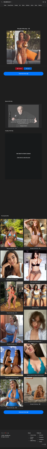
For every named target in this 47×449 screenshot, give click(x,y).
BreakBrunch (7, 435)
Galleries (27, 5)
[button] (43, 2)
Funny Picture (10, 5)
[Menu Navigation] (1, 2)
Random (40, 5)
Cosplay (16, 5)
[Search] (45, 2)
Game (36, 5)
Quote (23, 5)
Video (5, 5)
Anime (32, 5)
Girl (20, 5)
